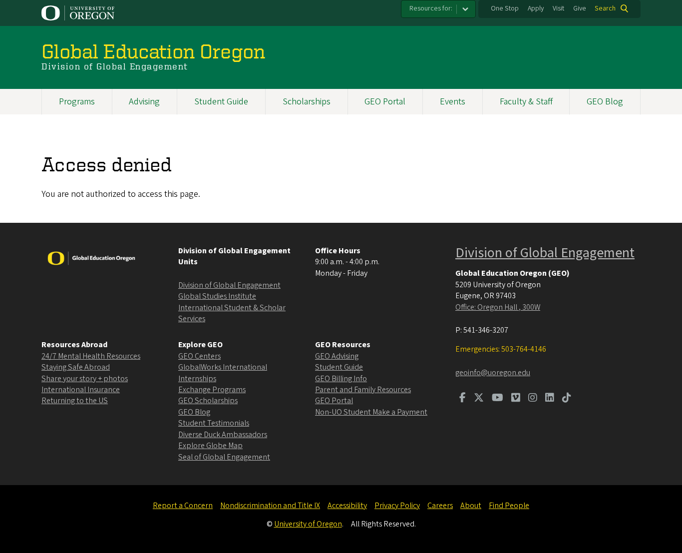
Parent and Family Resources (363, 389)
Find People (509, 505)
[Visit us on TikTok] (566, 398)
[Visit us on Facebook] (462, 398)
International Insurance (80, 389)
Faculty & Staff (526, 101)
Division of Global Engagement (229, 285)
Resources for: (430, 8)
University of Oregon (308, 524)
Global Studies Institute (217, 296)
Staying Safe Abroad (75, 367)
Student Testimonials (213, 423)
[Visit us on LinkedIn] (549, 398)
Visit (558, 8)
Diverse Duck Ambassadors (222, 434)
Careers (440, 505)
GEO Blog (605, 101)
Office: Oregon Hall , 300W (497, 307)
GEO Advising (336, 356)
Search (605, 8)
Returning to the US (74, 400)
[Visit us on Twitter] (479, 398)
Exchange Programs (212, 389)
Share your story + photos (84, 378)
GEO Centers (199, 356)
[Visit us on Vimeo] (515, 398)
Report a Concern (183, 505)
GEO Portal (384, 101)
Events (452, 101)
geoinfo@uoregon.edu (492, 372)
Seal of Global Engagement (224, 457)
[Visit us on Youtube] (497, 398)
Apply (536, 8)
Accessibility (347, 505)
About (470, 505)
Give (579, 8)
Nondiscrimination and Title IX (270, 505)
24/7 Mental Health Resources (90, 356)
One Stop (505, 8)
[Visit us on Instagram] (532, 398)
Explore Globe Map (210, 445)
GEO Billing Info (341, 378)
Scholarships (307, 101)
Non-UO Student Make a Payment (371, 412)
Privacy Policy (397, 505)
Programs (77, 101)
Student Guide (221, 101)
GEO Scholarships (208, 400)
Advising (144, 101)
